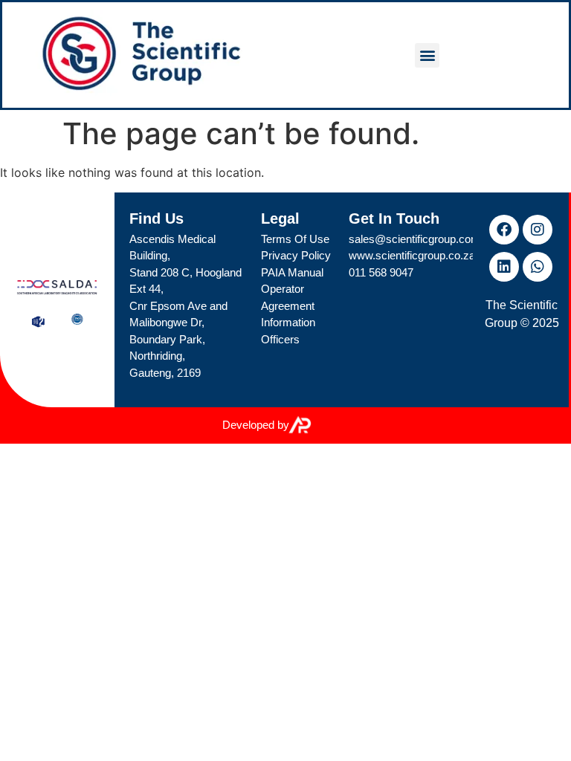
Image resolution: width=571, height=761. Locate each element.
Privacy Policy (296, 255)
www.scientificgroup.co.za (412, 255)
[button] (427, 55)
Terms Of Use (295, 239)
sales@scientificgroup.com (414, 239)
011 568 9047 (381, 272)
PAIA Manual (292, 272)
